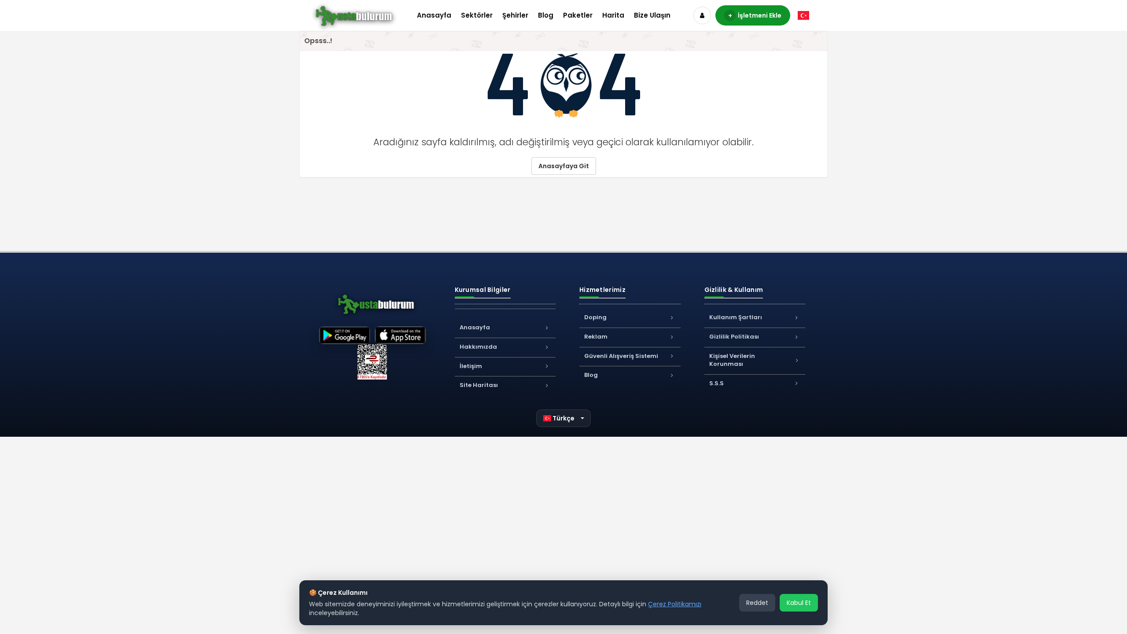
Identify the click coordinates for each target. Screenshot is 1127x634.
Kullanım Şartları (735, 317)
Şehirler (515, 15)
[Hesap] (702, 15)
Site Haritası (479, 385)
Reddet (757, 602)
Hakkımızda (478, 347)
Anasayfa (434, 15)
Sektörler (477, 15)
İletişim (471, 366)
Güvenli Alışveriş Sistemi (621, 356)
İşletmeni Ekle (755, 15)
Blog (545, 15)
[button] (563, 418)
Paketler (578, 15)
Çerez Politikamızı (674, 604)
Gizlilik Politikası (734, 336)
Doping (595, 317)
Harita (613, 15)
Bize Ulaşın (652, 15)
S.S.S (716, 383)
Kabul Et (799, 602)
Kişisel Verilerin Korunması (732, 360)
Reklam (596, 336)
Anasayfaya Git (563, 166)
